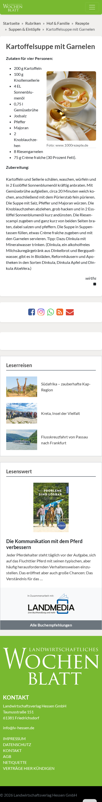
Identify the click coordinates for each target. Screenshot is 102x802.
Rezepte (82, 23)
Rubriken (33, 23)
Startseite (11, 23)
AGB (7, 756)
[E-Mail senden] (70, 313)
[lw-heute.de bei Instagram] (41, 313)
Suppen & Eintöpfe (24, 29)
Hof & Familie (58, 23)
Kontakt (12, 750)
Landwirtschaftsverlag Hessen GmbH (45, 795)
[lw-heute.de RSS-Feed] (59, 313)
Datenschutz (17, 744)
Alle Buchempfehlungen (51, 625)
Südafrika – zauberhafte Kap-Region (66, 386)
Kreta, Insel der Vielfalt (60, 413)
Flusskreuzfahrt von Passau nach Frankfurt (64, 439)
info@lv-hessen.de (18, 727)
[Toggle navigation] (92, 7)
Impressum (14, 738)
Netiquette (15, 762)
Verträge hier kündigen (28, 768)
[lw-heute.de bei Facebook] (31, 313)
